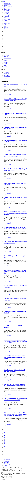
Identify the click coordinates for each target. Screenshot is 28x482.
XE (4, 8)
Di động (6, 56)
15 (4, 436)
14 (4, 435)
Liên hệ (5, 20)
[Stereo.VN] (4, 1)
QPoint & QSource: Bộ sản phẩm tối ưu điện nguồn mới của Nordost (15, 99)
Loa (5, 26)
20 (4, 443)
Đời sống (6, 60)
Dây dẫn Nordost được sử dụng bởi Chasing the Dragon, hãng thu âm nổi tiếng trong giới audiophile (15, 213)
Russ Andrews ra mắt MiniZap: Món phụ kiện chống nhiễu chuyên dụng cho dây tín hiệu (15, 271)
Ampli (5, 24)
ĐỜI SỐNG (7, 9)
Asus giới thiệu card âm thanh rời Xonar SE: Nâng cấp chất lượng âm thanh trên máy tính (14, 357)
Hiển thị (6, 27)
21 (4, 444)
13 (4, 433)
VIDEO (6, 13)
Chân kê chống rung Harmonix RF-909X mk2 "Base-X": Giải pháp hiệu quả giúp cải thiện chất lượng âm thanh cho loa (15, 414)
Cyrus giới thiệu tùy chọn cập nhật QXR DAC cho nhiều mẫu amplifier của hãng (14, 385)
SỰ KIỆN (6, 11)
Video (5, 66)
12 (4, 432)
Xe (4, 59)
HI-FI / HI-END (8, 6)
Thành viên (6, 16)
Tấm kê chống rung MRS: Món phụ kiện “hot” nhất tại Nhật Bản (14, 370)
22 (4, 446)
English (5, 63)
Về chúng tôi (7, 15)
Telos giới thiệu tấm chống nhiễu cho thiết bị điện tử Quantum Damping (15, 141)
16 (4, 437)
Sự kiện (6, 62)
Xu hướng (6, 55)
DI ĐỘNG (6, 5)
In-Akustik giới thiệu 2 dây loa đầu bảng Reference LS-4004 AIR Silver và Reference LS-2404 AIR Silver (15, 341)
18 (4, 440)
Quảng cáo (6, 17)
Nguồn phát (7, 23)
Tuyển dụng (7, 19)
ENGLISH (6, 12)
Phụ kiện (6, 28)
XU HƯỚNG (7, 4)
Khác (5, 65)
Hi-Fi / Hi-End (7, 58)
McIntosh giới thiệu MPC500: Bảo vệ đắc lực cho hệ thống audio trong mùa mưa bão (15, 228)
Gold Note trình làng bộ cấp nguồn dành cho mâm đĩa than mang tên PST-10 (15, 399)
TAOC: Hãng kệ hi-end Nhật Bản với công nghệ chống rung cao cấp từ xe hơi (15, 155)
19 (4, 442)
